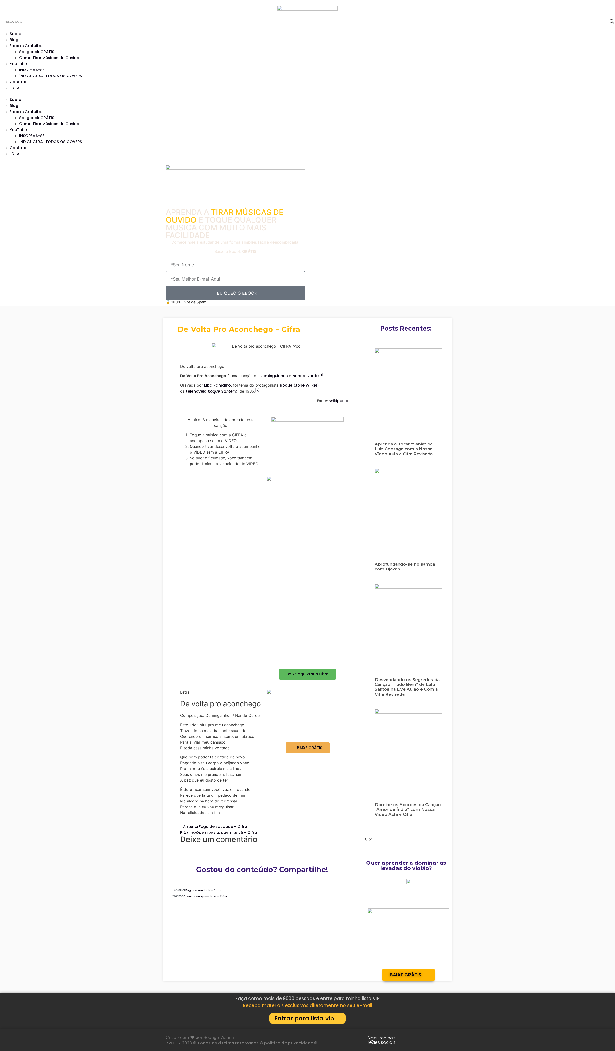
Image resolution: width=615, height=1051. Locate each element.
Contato (18, 82)
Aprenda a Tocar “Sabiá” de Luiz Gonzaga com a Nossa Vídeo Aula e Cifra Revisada (404, 449)
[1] (321, 375)
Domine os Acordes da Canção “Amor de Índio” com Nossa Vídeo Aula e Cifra (408, 809)
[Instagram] (426, 1040)
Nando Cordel (306, 376)
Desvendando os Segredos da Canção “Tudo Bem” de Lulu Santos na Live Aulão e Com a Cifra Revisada (407, 687)
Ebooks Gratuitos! (27, 46)
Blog (14, 40)
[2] (257, 390)
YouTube (18, 64)
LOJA (14, 88)
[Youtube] (411, 1040)
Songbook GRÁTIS (36, 52)
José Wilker (306, 385)
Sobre (15, 34)
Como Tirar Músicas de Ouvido (49, 58)
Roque (286, 385)
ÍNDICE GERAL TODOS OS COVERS (50, 76)
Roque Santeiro (222, 391)
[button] (307, 94)
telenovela (196, 391)
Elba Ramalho (217, 385)
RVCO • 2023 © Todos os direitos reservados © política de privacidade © (242, 1043)
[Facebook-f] (441, 1040)
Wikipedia (338, 401)
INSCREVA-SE (31, 70)
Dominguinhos (274, 376)
